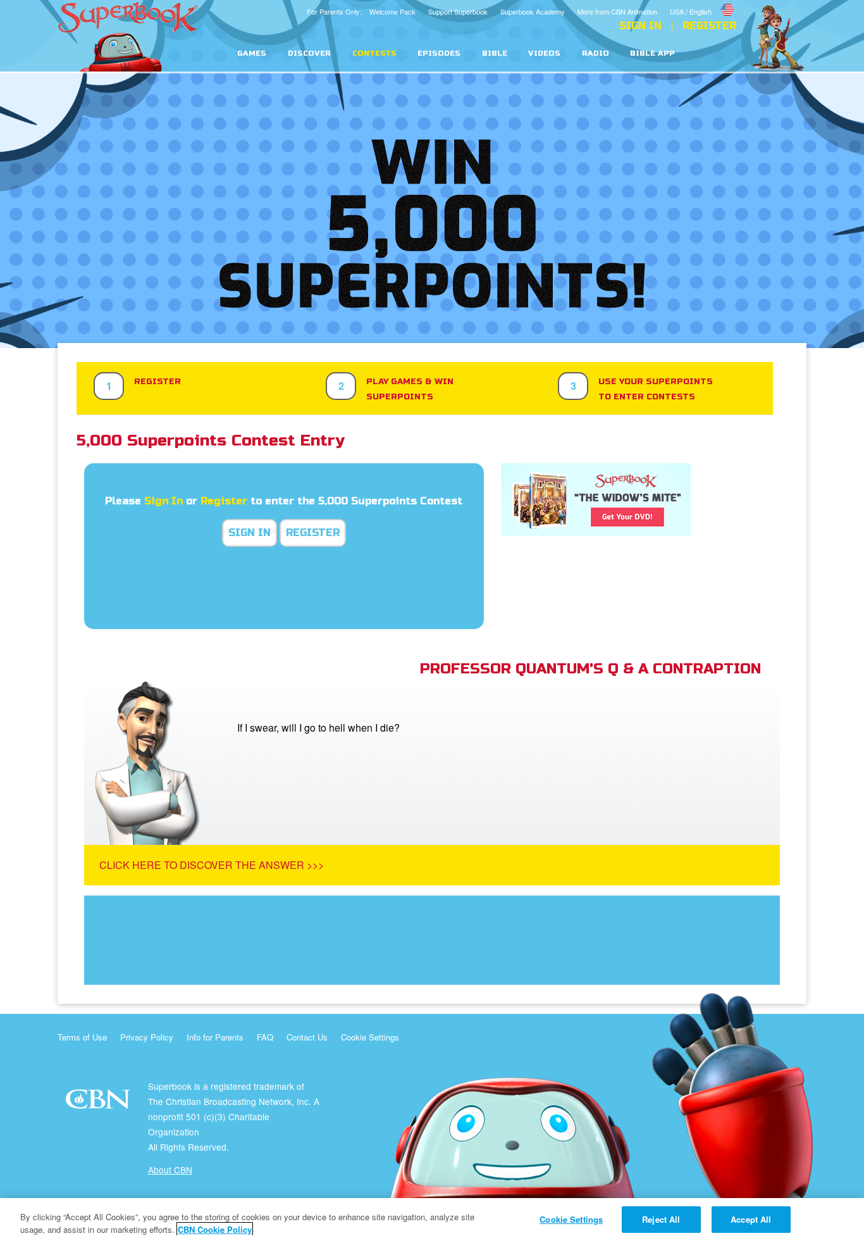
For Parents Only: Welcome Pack (361, 11)
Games (251, 53)
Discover (309, 53)
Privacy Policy (146, 1037)
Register (709, 26)
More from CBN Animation (617, 11)
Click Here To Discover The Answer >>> (211, 865)
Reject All (661, 1219)
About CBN (170, 1169)
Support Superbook (458, 11)
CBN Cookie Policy (215, 1229)
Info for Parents (215, 1037)
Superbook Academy (532, 11)
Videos (544, 53)
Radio (595, 53)
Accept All (751, 1219)
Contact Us (307, 1037)
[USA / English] (703, 2)
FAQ (265, 1037)
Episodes (438, 53)
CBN (99, 1103)
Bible (494, 53)
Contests (374, 53)
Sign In (640, 26)
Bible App (652, 53)
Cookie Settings (370, 1037)
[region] (432, 1220)
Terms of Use (82, 1037)
